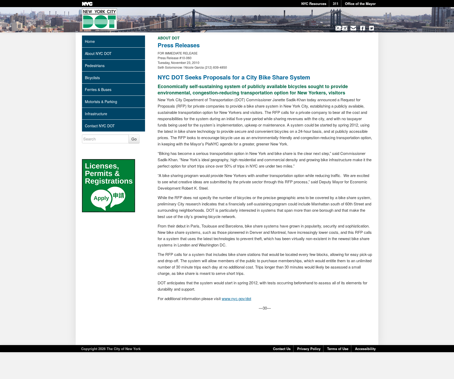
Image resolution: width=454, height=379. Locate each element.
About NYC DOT (98, 53)
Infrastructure (96, 113)
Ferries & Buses (98, 89)
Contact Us (282, 348)
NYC (87, 4)
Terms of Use (337, 348)
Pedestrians (95, 65)
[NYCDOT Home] (99, 18)
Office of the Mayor (360, 3)
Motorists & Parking (101, 101)
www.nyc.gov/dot (236, 298)
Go (134, 139)
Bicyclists (92, 77)
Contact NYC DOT (100, 125)
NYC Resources (313, 3)
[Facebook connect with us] (362, 28)
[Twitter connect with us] (372, 28)
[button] (341, 28)
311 (335, 3)
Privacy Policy (309, 348)
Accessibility (365, 348)
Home (90, 41)
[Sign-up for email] (353, 28)
